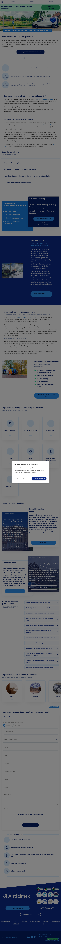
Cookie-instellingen (22, 478)
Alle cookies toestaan (39, 478)
